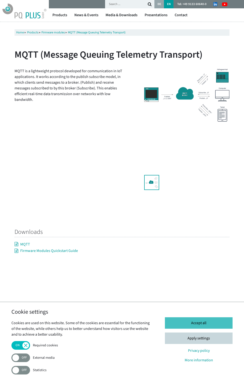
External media (44, 358)
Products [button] (59, 15)
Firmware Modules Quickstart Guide (49, 250)
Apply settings (199, 338)
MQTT (25, 244)
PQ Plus (24, 10)
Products (32, 32)
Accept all (198, 323)
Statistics (39, 370)
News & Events (86, 15)
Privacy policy (199, 350)
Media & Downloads (121, 15)
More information (199, 360)
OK (149, 4)
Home (20, 32)
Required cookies (45, 345)
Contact (181, 15)
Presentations (156, 15)
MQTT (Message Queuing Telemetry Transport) (97, 32)
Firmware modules (53, 32)
